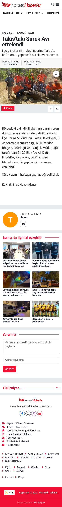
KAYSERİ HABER (12, 13)
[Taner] (10, 219)
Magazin (21, 467)
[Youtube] (39, 413)
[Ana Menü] (57, 4)
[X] (28, 413)
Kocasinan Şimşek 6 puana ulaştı (42, 320)
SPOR (49, 457)
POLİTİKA (10, 457)
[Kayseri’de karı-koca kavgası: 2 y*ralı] (16, 308)
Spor (47, 467)
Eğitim (8, 467)
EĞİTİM (37, 457)
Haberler (7, 33)
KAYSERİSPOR (34, 13)
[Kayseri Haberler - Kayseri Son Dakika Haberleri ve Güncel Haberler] (21, 4)
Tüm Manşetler (14, 437)
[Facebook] (22, 413)
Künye (21, 477)
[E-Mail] (23, 224)
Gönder (9, 368)
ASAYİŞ (20, 471)
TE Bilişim (39, 502)
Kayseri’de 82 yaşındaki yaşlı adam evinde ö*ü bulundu (44, 292)
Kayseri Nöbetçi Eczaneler (20, 423)
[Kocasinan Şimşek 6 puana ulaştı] (45, 308)
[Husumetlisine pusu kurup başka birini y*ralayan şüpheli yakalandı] (45, 250)
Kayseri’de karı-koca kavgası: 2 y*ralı (13, 320)
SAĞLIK (24, 457)
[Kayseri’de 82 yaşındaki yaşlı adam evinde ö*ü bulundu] (45, 279)
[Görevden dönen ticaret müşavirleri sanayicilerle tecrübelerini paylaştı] (16, 250)
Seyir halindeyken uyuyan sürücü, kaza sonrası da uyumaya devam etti (16, 292)
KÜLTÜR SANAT (13, 461)
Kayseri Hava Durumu (18, 427)
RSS (10, 492)
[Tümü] (57, 387)
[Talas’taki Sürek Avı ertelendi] (31, 86)
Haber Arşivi (13, 444)
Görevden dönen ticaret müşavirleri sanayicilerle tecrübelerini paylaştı (15, 263)
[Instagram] (34, 413)
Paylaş (9, 108)
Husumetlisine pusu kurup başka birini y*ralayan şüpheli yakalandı (45, 263)
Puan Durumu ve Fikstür (19, 434)
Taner (24, 217)
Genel (8, 471)
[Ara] (52, 4)
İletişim (9, 477)
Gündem (35, 467)
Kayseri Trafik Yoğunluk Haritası (24, 430)
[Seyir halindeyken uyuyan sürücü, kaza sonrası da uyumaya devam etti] (16, 279)
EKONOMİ (53, 13)
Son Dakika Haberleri (18, 441)
